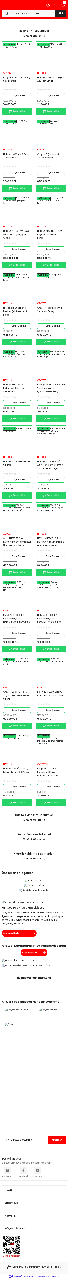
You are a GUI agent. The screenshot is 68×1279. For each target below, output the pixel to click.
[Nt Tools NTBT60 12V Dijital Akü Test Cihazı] (51, 56)
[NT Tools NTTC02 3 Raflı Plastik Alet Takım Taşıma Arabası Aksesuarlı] (51, 517)
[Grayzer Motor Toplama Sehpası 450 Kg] (51, 287)
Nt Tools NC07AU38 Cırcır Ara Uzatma (16, 156)
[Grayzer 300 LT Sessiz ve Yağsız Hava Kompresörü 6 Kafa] (17, 671)
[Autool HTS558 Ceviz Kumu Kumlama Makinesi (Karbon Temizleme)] (17, 517)
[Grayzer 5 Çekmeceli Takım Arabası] (51, 133)
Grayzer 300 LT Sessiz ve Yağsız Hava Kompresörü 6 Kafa (16, 695)
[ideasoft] (16, 1276)
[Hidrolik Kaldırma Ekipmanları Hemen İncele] (34, 890)
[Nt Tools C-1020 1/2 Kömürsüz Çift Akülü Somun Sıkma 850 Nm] (51, 594)
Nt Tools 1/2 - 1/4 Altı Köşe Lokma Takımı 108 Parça (16, 770)
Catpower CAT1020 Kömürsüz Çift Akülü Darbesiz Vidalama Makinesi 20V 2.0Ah (47, 772)
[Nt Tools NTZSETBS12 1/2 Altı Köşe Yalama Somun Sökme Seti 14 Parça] (51, 440)
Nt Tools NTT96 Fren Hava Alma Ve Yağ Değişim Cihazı (16, 234)
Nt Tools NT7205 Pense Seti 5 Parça (17, 463)
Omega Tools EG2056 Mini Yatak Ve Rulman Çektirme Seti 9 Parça (51, 388)
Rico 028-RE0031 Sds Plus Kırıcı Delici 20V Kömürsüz (50, 694)
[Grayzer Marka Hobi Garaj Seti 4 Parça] (17, 56)
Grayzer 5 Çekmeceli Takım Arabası (48, 156)
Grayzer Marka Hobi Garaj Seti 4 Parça (16, 79)
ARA (61, 13)
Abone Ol (57, 1139)
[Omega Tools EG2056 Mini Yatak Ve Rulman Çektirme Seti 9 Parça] (51, 364)
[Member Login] (55, 5)
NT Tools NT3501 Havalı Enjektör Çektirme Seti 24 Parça (15, 311)
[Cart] (63, 5)
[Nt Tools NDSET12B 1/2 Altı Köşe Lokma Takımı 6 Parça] (51, 210)
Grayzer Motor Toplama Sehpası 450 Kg (49, 309)
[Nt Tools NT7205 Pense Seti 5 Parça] (17, 440)
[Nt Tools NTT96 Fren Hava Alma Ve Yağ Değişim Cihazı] (17, 210)
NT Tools (41, 72)
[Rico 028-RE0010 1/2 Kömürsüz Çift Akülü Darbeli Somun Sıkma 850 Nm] (17, 594)
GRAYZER (7, 72)
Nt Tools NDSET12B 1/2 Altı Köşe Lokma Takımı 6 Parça (50, 234)
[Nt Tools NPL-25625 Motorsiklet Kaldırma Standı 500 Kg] (17, 364)
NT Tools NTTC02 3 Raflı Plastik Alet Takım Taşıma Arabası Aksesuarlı (50, 542)
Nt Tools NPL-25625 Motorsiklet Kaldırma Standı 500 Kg (14, 388)
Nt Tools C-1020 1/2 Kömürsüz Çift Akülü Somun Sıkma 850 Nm (49, 618)
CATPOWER (43, 764)
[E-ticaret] (33, 1276)
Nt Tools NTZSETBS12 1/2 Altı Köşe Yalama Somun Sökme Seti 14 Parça (50, 465)
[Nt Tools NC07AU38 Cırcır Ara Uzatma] (17, 133)
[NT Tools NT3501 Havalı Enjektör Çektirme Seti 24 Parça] (17, 287)
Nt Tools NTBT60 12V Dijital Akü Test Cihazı (50, 79)
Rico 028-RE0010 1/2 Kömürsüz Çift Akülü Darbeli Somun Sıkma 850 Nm (17, 619)
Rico (5, 610)
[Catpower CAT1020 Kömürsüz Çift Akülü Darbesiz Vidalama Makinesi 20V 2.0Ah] (51, 748)
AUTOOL (7, 533)
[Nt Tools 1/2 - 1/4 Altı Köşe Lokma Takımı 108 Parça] (17, 748)
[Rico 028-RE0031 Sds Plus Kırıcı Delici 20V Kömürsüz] (51, 671)
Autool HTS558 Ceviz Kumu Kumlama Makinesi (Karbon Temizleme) (17, 542)
